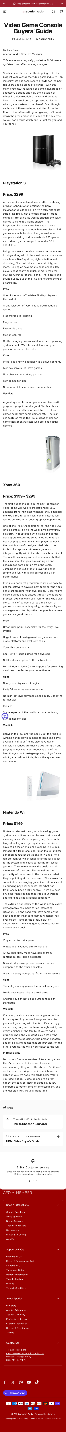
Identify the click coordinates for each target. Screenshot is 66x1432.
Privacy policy (22, 1419)
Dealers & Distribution (17, 1328)
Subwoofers (12, 1230)
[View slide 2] (33, 1181)
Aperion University (15, 1314)
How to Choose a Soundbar (30, 1124)
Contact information (53, 1419)
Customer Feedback (16, 1323)
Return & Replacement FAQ (20, 1261)
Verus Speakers (14, 1216)
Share (10, 1107)
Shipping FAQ (13, 1265)
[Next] (61, 3)
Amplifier (10, 1239)
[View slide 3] (37, 1181)
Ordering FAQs (13, 1256)
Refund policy (10, 1419)
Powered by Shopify (45, 1414)
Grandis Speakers (15, 1212)
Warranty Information (17, 1274)
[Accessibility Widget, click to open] (5, 716)
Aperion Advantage (16, 1310)
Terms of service (36, 1419)
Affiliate (10, 1332)
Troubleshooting (14, 1279)
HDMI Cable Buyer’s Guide (22, 1141)
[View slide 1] (29, 1181)
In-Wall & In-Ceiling (16, 1234)
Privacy (10, 1283)
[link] (18, 1356)
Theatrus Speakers (16, 1225)
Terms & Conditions (16, 1288)
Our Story (11, 1305)
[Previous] (4, 3)
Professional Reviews (17, 1319)
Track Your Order (15, 1270)
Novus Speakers (14, 1221)
